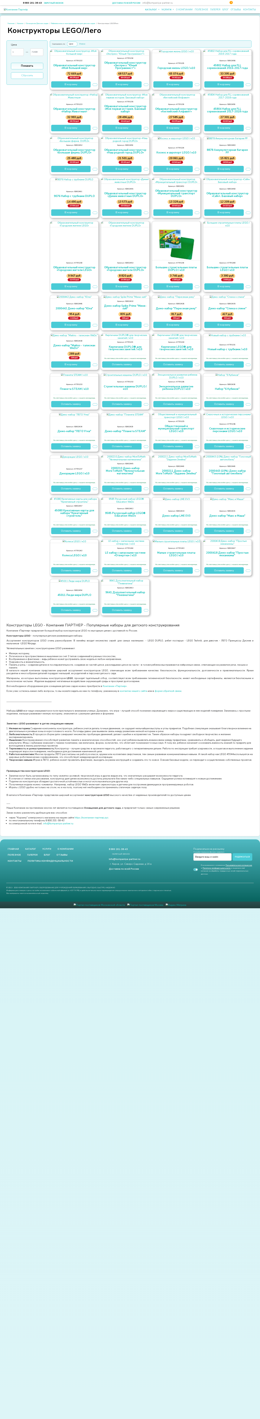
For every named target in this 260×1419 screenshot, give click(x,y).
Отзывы (236, 9)
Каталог (151, 9)
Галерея (215, 9)
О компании (184, 9)
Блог (225, 9)
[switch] (195, 869)
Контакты (249, 9)
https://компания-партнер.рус (92, 817)
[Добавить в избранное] (95, 84)
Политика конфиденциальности (50, 861)
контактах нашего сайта (133, 691)
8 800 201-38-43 (32, 2)
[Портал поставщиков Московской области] (99, 904)
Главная (11, 23)
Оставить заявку (122, 364)
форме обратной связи (168, 691)
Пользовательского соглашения (238, 865)
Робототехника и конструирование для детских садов (73, 23)
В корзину (71, 84)
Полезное (201, 9)
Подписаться (242, 857)
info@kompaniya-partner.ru (157, 2)
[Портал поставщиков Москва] (145, 904)
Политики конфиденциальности (217, 868)
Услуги (166, 9)
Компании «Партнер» (115, 686)
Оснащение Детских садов (37, 23)
